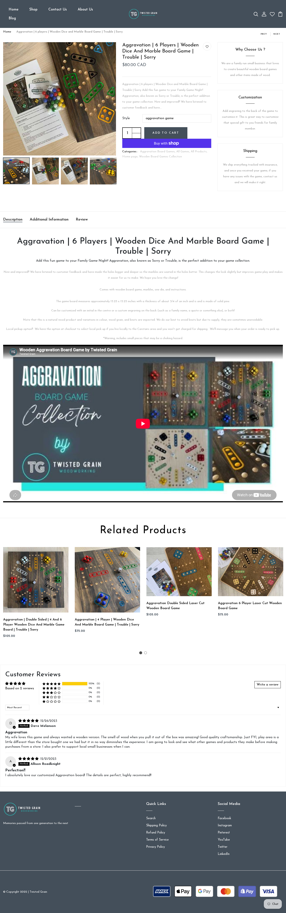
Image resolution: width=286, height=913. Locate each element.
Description (12, 220)
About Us (85, 9)
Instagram (225, 825)
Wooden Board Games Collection (160, 156)
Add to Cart (165, 133)
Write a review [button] (267, 684)
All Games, (183, 151)
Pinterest (224, 832)
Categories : (130, 151)
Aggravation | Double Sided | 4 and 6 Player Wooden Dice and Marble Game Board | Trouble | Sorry (33, 624)
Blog (12, 18)
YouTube (224, 839)
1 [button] (141, 653)
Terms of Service (157, 839)
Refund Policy (155, 832)
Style (126, 118)
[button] (52, 684)
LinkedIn (223, 854)
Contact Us (57, 9)
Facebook (224, 818)
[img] (29, 721)
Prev (264, 34)
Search (151, 818)
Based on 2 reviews (19, 688)
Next (276, 34)
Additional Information (49, 220)
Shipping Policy (156, 825)
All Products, (199, 151)
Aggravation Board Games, (158, 151)
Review (82, 220)
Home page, (130, 156)
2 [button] (146, 653)
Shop (33, 9)
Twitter (222, 847)
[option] (59, 98)
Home (13, 9)
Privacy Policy (155, 847)
